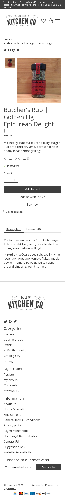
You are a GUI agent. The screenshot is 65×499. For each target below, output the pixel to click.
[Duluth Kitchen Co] (22, 21)
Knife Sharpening (15, 350)
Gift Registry (12, 356)
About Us (10, 404)
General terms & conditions (22, 420)
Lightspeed (10, 488)
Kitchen (9, 334)
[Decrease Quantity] (7, 179)
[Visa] (26, 494)
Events (8, 345)
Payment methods (16, 431)
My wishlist (11, 391)
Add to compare (15, 211)
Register (9, 374)
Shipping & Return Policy (20, 436)
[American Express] (32, 494)
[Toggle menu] (58, 20)
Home (7, 39)
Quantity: (9, 173)
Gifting (8, 361)
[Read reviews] (15, 158)
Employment (12, 415)
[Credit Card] (15, 494)
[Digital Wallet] (46, 494)
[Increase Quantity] (14, 179)
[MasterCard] (21, 494)
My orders (11, 380)
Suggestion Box (14, 447)
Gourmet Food (13, 340)
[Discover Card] (38, 494)
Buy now (32, 205)
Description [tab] (13, 229)
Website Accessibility (17, 452)
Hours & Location (15, 409)
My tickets (10, 385)
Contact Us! (11, 441)
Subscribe (49, 467)
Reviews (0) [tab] (33, 229)
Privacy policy (13, 425)
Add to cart (32, 189)
